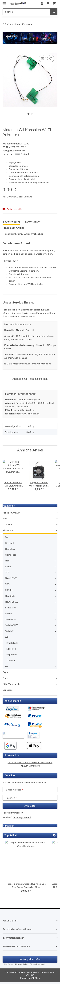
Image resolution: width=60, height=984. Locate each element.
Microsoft (7, 524)
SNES (8, 566)
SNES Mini (10, 607)
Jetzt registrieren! (22, 817)
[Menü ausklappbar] (4, 2)
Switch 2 (9, 631)
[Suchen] (53, 11)
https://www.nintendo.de (27, 413)
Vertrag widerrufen (30, 959)
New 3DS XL (11, 601)
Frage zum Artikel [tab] (13, 228)
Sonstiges (7, 690)
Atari (5, 518)
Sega (5, 672)
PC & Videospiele (11, 684)
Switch (8, 613)
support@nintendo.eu (24, 410)
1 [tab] (28, 114)
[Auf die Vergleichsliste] (42, 58)
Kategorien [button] (9, 505)
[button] (42, 3)
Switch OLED (11, 625)
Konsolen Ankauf (11, 512)
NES (7, 560)
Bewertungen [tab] (33, 221)
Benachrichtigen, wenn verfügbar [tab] (23, 234)
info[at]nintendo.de (41, 363)
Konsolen (11, 648)
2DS (7, 572)
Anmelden (30, 805)
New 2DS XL (11, 578)
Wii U (7, 666)
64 (6, 537)
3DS (7, 584)
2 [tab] (32, 114)
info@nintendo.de (21, 363)
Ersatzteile (19, 150)
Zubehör (10, 660)
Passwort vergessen (13, 812)
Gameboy (10, 549)
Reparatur (11, 654)
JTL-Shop (35, 978)
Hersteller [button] (8, 825)
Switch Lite (10, 619)
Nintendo (8, 530)
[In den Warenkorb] (5, 51)
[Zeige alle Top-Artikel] (54, 835)
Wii (6, 637)
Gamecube (10, 555)
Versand (28, 196)
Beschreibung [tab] (11, 221)
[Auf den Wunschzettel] (50, 58)
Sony (5, 678)
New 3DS (10, 596)
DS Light (9, 543)
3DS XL (9, 590)
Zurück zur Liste (12, 24)
